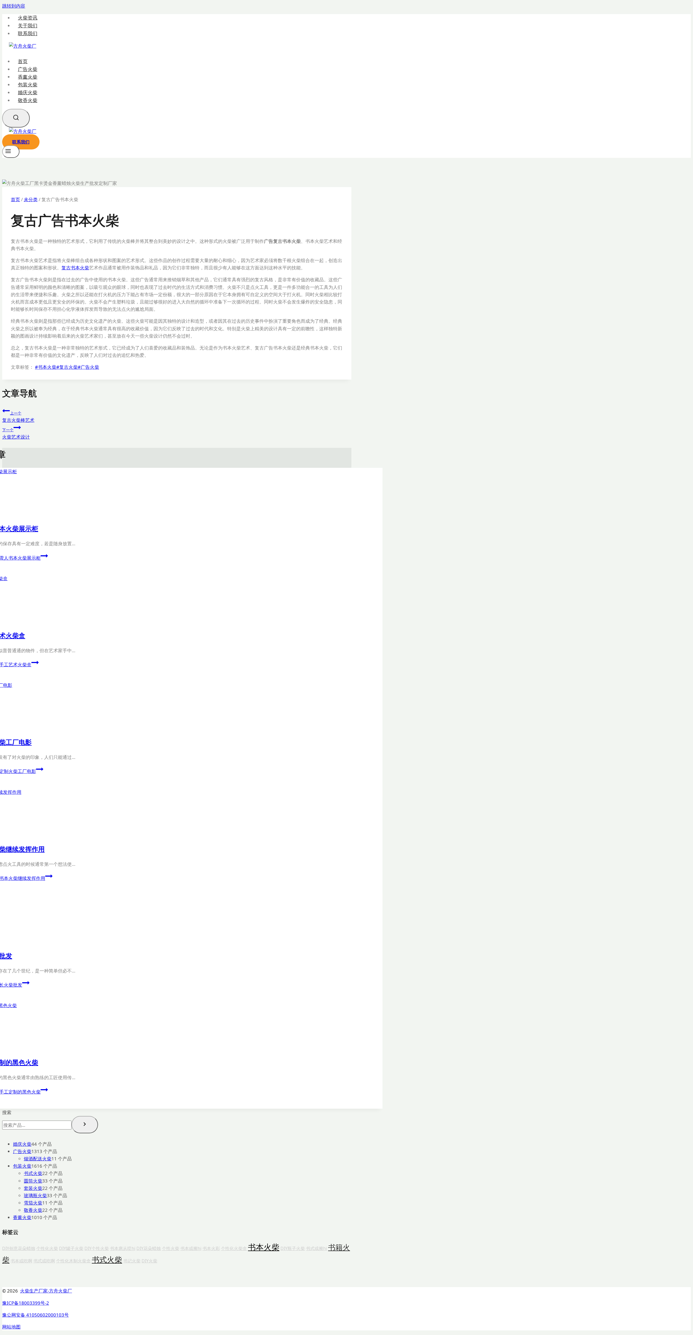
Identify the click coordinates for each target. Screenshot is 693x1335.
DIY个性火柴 (96, 1248)
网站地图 (11, 1327)
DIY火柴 (149, 1261)
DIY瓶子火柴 (292, 1248)
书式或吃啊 (44, 1261)
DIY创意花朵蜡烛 (18, 1248)
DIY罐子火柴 (71, 1248)
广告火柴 (27, 69)
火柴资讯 (27, 18)
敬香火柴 (27, 100)
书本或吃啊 (21, 1261)
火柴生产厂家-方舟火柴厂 (46, 1291)
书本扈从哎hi (122, 1248)
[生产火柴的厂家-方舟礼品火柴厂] (22, 46)
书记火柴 (131, 1261)
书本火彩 (211, 1248)
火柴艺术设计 (16, 433)
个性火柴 (170, 1248)
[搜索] (84, 1124)
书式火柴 (107, 1259)
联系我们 (27, 33)
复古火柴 (67, 367)
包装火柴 (27, 84)
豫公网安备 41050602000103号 (35, 1315)
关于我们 (27, 25)
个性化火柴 (47, 1248)
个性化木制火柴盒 (73, 1261)
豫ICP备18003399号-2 (25, 1303)
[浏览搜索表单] (16, 118)
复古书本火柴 (75, 268)
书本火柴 (45, 367)
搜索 (6, 1112)
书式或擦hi (316, 1248)
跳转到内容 (13, 6)
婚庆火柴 (27, 92)
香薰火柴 (27, 76)
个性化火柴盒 (234, 1248)
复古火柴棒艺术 (18, 416)
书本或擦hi (190, 1248)
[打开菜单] (10, 151)
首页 (23, 61)
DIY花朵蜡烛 (148, 1248)
